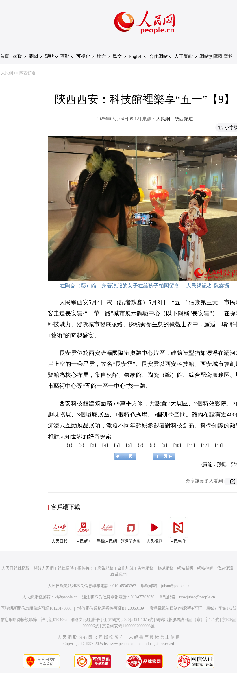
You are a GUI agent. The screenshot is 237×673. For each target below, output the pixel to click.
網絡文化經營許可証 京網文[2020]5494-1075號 (112, 619)
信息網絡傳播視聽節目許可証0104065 (34, 619)
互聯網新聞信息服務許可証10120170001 (36, 608)
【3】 (93, 445)
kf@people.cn (66, 597)
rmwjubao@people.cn (197, 597)
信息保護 (225, 568)
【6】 (129, 445)
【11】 (191, 445)
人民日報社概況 (15, 568)
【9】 (164, 445)
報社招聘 (66, 568)
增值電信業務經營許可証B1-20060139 (110, 608)
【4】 (105, 445)
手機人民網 (107, 541)
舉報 (228, 56)
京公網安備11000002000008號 (128, 626)
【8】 (152, 445)
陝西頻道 (27, 73)
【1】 (69, 445)
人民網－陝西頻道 (174, 118)
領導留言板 (131, 541)
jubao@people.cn (175, 586)
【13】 (219, 445)
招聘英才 (85, 568)
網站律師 (205, 568)
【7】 (141, 445)
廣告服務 (105, 568)
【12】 (205, 445)
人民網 (7, 73)
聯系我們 (118, 574)
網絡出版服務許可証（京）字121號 (187, 619)
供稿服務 (145, 568)
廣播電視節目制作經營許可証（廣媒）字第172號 (192, 608)
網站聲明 (185, 568)
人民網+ (83, 541)
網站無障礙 (211, 56)
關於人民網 (44, 568)
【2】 (81, 445)
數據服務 (165, 568)
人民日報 (59, 541)
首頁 (4, 56)
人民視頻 (154, 541)
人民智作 (178, 541)
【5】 (117, 445)
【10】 (177, 445)
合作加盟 (125, 568)
